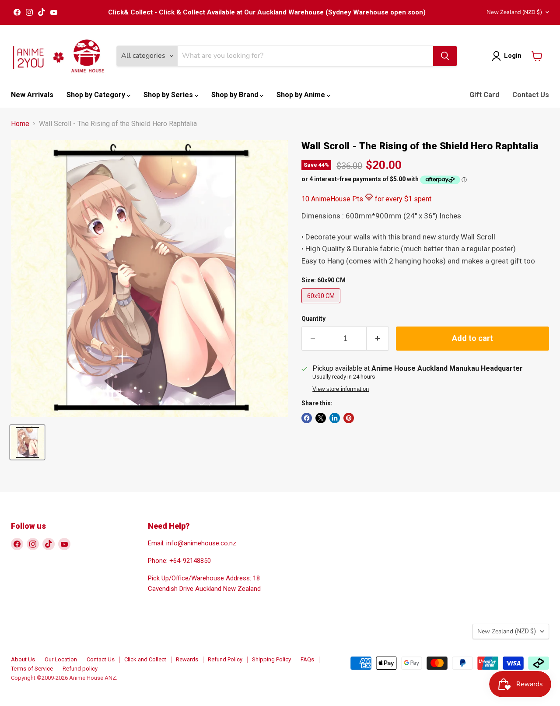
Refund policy (80, 668)
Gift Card (484, 95)
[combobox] (305, 56)
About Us (23, 659)
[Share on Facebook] (306, 418)
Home (20, 124)
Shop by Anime (301, 95)
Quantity (313, 318)
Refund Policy (225, 659)
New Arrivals (32, 95)
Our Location (61, 659)
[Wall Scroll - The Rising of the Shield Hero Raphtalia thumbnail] (27, 442)
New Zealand (514, 12)
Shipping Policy (271, 659)
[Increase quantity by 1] (378, 339)
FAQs (307, 659)
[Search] (445, 56)
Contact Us (530, 95)
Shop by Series (169, 95)
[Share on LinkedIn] (334, 418)
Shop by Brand (235, 95)
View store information (340, 389)
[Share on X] (320, 418)
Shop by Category (96, 95)
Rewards (187, 659)
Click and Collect (145, 659)
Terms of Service (32, 668)
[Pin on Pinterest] (348, 418)
